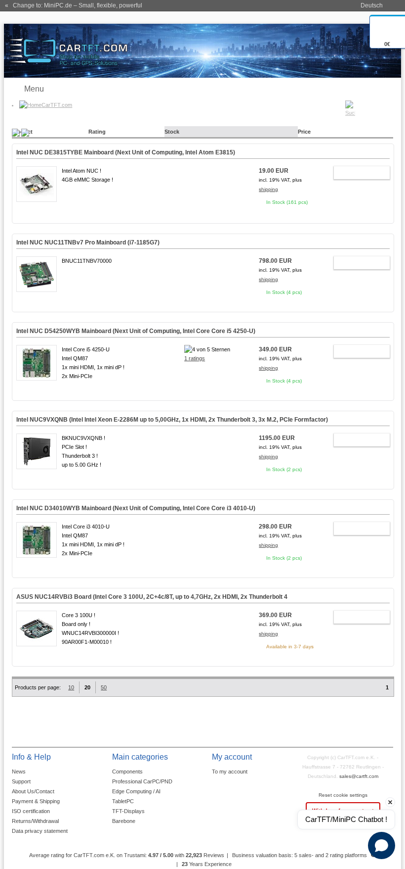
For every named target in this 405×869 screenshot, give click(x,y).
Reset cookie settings (343, 795)
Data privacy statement (40, 831)
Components (127, 771)
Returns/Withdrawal (35, 821)
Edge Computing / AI (136, 791)
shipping (268, 189)
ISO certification (31, 811)
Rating (97, 132)
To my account (229, 771)
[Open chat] (381, 845)
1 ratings (194, 358)
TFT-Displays (128, 811)
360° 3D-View (36, 209)
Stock (171, 132)
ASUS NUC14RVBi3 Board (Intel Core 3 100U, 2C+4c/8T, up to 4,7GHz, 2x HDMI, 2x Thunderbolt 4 (151, 596)
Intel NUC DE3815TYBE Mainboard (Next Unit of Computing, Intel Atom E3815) (125, 152)
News (19, 771)
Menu (34, 89)
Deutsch (372, 5)
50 (104, 687)
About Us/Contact (33, 791)
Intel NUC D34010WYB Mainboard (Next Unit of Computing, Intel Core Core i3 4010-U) (135, 508)
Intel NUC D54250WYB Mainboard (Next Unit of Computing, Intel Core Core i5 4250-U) (135, 331)
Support (21, 781)
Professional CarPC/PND (142, 781)
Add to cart (357, 174)
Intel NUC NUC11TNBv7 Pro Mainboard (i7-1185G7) (88, 242)
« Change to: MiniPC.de (73, 5)
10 (71, 687)
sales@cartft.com (358, 776)
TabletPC (123, 801)
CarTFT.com (56, 105)
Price (304, 132)
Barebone (123, 821)
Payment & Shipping (36, 801)
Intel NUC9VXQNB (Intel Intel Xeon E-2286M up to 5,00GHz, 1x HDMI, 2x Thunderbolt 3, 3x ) (172, 419)
